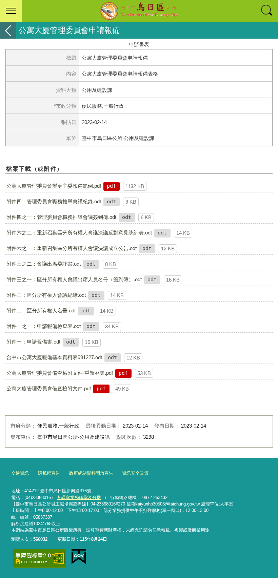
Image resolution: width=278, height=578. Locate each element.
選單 (11, 11)
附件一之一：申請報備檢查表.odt (43, 326)
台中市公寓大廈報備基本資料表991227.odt (54, 357)
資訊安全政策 (135, 473)
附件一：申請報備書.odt (33, 342)
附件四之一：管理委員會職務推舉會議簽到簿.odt (61, 217)
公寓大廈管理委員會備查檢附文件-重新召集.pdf (59, 373)
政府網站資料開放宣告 (91, 473)
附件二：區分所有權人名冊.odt (41, 310)
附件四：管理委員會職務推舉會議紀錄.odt (53, 201)
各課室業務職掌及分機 (79, 497)
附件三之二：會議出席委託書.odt (43, 264)
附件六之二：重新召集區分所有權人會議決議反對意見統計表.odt (79, 232)
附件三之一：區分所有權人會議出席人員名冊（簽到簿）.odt (74, 279)
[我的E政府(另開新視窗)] (79, 556)
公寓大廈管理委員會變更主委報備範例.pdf (53, 186)
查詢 (267, 11)
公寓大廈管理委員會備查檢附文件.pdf (48, 388)
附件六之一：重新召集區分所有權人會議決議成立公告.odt (71, 248)
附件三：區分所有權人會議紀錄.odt (46, 295)
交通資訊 (20, 473)
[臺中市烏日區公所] (139, 10)
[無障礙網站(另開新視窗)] (39, 558)
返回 (8, 30)
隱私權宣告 (49, 473)
